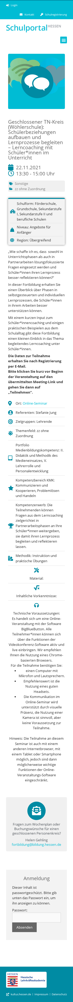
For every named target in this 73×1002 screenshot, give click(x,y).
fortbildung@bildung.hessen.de (36, 844)
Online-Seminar (35, 403)
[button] (63, 40)
